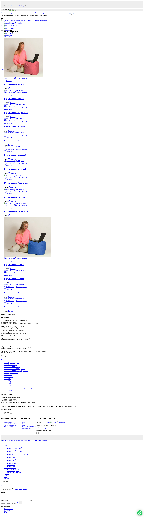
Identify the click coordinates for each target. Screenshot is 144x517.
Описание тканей (27, 428)
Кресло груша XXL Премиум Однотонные (15, 22)
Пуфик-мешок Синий (14, 264)
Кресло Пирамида (9, 33)
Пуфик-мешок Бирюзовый (16, 112)
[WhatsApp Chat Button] (139, 512)
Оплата (24, 425)
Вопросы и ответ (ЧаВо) (29, 426)
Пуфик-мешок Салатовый (16, 211)
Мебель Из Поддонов (13, 471)
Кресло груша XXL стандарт (12, 25)
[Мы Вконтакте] (70, 14)
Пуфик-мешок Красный (15, 169)
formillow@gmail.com (9, 2)
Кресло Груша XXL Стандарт (15, 447)
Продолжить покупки (21, 489)
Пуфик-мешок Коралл (14, 84)
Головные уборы (9, 509)
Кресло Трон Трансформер (11, 36)
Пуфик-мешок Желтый (14, 127)
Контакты (6, 478)
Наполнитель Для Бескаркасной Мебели (18, 459)
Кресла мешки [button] (8, 445)
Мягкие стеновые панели (11, 426)
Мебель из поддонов (10, 425)
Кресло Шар (10, 460)
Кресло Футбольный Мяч (14, 453)
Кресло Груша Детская (10, 26)
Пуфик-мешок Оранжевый (16, 183)
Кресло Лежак (11, 465)
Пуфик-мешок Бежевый (15, 155)
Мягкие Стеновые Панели (14, 472)
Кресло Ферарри (11, 463)
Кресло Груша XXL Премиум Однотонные (19, 456)
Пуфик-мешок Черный (14, 307)
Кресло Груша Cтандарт (14, 448)
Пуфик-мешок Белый (14, 98)
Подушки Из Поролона (13, 469)
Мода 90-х (7, 510)
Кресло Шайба (11, 457)
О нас (23, 422)
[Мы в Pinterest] (74, 14)
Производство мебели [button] (10, 468)
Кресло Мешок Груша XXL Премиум (17, 454)
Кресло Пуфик (8, 35)
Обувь (6, 512)
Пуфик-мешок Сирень (14, 279)
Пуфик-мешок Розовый (14, 197)
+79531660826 (46, 422)
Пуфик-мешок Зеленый (15, 141)
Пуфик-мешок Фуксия (14, 293)
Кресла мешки (8, 422)
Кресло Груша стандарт (11, 28)
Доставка (24, 423)
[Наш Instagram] (72, 14)
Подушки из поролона (10, 423)
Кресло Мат (10, 462)
